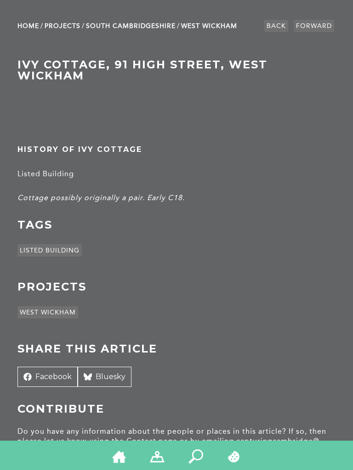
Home (28, 26)
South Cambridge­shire (131, 26)
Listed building (50, 250)
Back (276, 26)
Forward (314, 26)
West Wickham (209, 26)
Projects (62, 26)
